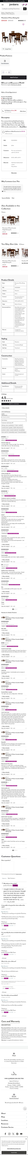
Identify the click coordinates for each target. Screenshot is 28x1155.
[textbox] (7, 867)
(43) (25, 20)
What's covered (8, 133)
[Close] (26, 1139)
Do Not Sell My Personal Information (14, 1148)
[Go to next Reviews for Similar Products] (16, 850)
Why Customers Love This (10, 181)
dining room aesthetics (8, 425)
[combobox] (14, 414)
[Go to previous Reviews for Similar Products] (11, 850)
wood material (14, 430)
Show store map (8, 112)
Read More (22, 899)
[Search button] (25, 8)
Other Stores (23, 111)
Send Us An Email (14, 1098)
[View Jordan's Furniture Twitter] (12, 1133)
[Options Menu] (26, 448)
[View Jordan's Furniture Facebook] (5, 1133)
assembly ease (13, 432)
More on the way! (7, 98)
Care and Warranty (10, 1021)
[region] (14, 1146)
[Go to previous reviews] (11, 609)
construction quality (7, 427)
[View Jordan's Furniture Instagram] (8, 1133)
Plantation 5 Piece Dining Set (7, 14)
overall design (22, 432)
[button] (21, 20)
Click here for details (16, 84)
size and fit (5, 432)
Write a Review (14, 404)
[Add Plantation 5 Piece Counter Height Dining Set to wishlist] (17, 217)
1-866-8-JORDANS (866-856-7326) (14, 1078)
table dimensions (18, 427)
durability (21, 430)
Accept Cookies (14, 1152)
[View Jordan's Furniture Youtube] (20, 1133)
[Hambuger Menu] (3, 4)
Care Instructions (5, 63)
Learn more (19, 874)
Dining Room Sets (10, 12)
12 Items (21, 244)
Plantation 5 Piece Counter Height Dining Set (15, 618)
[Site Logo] (14, 4)
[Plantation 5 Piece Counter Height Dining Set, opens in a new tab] (3, 618)
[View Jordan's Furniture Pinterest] (16, 1133)
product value (5, 430)
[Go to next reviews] (16, 609)
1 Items (3, 212)
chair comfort (18, 425)
